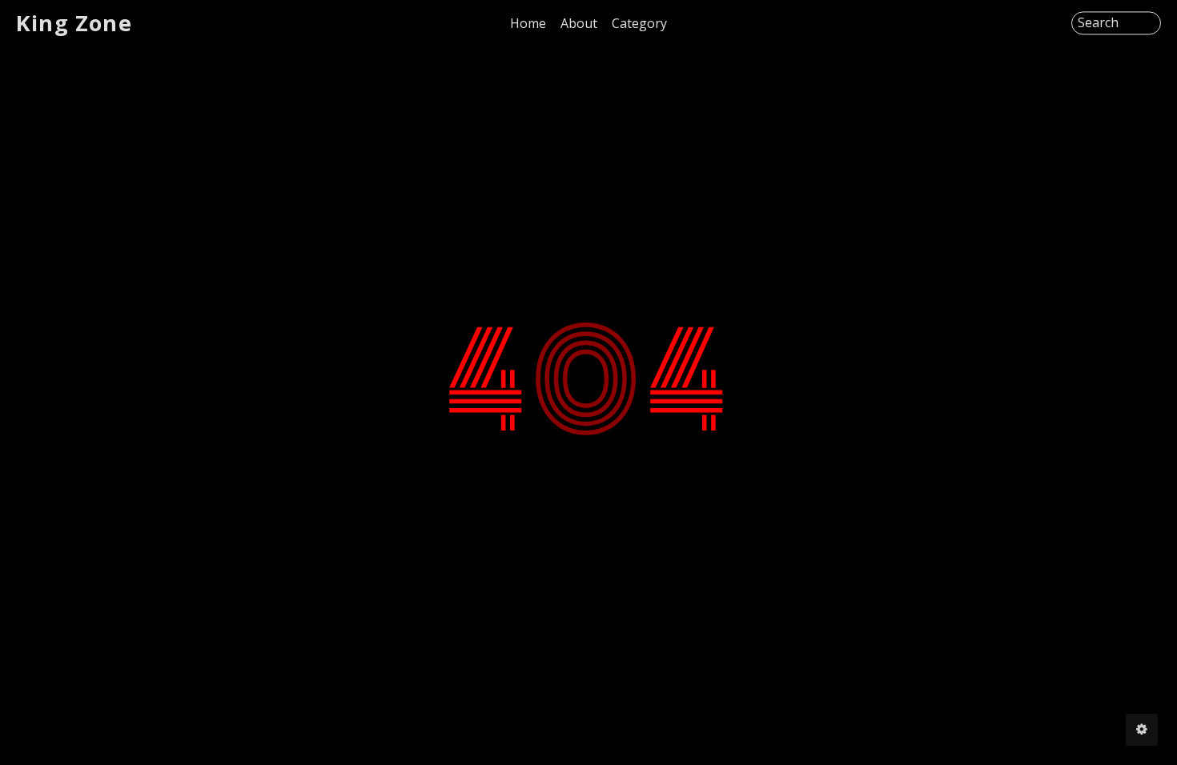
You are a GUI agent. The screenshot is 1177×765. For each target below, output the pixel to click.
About (578, 23)
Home (528, 23)
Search (1098, 23)
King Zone (74, 23)
